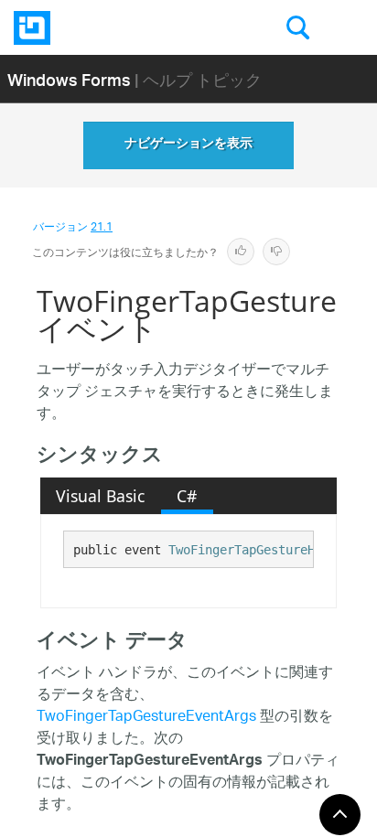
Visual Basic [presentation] (100, 496)
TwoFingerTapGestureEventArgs (146, 718)
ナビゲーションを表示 (188, 145)
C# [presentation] (187, 496)
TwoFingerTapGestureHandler (263, 549)
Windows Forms (69, 79)
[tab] (100, 496)
